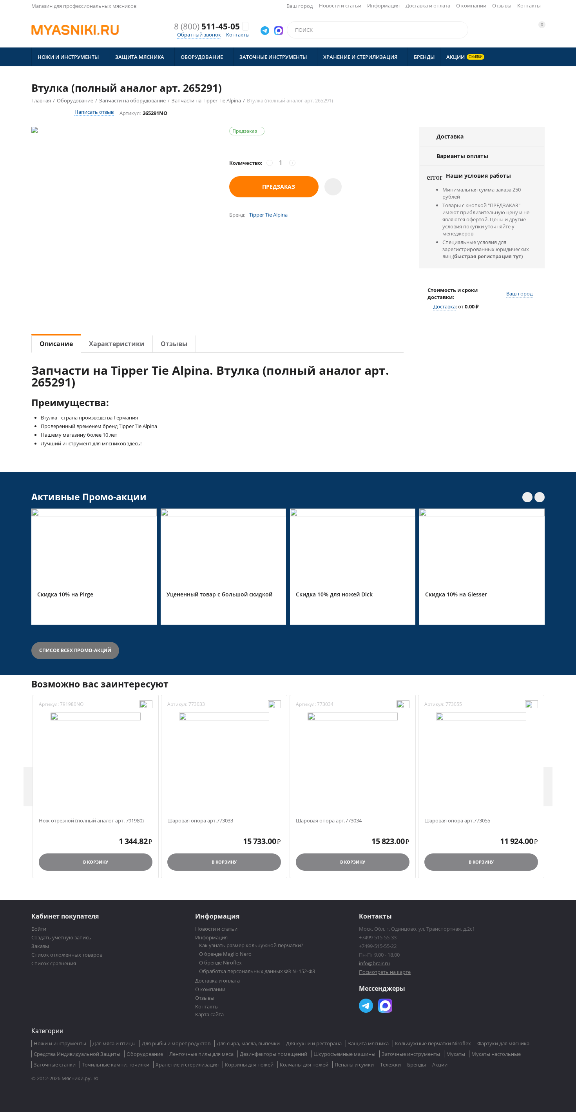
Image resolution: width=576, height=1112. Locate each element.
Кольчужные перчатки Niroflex (433, 1043)
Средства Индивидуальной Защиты (77, 1053)
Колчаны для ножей (304, 1064)
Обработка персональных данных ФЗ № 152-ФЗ (257, 971)
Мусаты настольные (496, 1053)
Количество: (246, 162)
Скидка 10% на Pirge (65, 594)
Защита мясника (368, 1043)
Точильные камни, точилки (115, 1064)
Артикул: (130, 113)
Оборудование (145, 1053)
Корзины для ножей (249, 1064)
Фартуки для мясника (503, 1043)
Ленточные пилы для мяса (201, 1053)
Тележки (390, 1064)
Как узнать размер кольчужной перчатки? (251, 945)
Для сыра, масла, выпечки (248, 1043)
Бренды (416, 1064)
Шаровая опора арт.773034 (329, 821)
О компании (471, 5)
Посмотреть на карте (385, 971)
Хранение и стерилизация (187, 1064)
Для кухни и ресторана (314, 1043)
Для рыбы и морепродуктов (176, 1043)
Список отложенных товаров (66, 954)
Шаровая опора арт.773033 (200, 821)
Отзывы (501, 5)
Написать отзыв (94, 111)
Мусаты (455, 1053)
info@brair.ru (374, 963)
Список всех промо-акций (75, 650)
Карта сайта (209, 1014)
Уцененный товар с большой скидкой (219, 594)
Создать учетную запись (61, 937)
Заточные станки (55, 1064)
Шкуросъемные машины (344, 1053)
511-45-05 (207, 26)
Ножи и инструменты (60, 1043)
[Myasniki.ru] (75, 30)
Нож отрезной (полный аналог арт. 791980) (91, 821)
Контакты (529, 5)
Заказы (40, 946)
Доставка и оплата (428, 5)
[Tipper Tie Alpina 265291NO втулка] (122, 191)
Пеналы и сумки (354, 1064)
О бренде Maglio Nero (225, 953)
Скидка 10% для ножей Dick (334, 594)
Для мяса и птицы (114, 1043)
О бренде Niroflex (220, 962)
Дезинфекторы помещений (273, 1053)
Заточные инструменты (411, 1053)
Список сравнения (53, 963)
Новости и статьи (340, 5)
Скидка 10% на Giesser (456, 594)
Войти (38, 928)
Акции (439, 1064)
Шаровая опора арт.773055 (457, 821)
